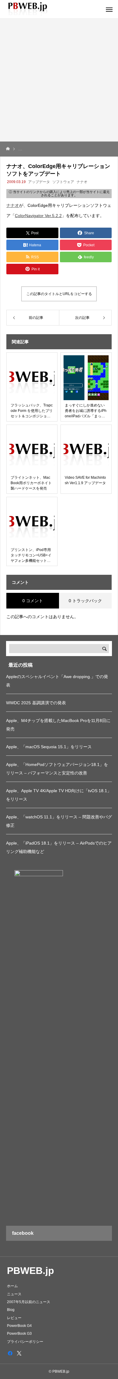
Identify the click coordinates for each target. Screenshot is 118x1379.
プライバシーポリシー (25, 1342)
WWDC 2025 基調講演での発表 (36, 702)
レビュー (14, 1318)
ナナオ (82, 182)
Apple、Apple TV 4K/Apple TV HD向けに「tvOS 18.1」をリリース (58, 795)
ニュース (14, 1294)
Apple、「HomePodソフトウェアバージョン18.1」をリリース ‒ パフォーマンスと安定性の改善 (57, 768)
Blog (11, 1310)
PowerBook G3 (19, 1333)
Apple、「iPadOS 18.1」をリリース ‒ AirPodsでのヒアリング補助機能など (59, 847)
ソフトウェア (63, 182)
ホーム (12, 1286)
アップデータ (39, 182)
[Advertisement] (59, 80)
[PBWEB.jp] (28, 9)
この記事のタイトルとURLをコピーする (59, 294)
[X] (19, 1353)
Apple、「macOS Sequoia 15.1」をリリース (49, 746)
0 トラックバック (85, 600)
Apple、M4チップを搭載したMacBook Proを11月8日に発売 (58, 724)
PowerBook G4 (19, 1326)
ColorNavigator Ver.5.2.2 (38, 215)
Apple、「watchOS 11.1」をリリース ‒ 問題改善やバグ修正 (59, 821)
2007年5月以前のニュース (28, 1302)
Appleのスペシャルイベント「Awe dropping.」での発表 (57, 680)
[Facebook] (10, 1353)
